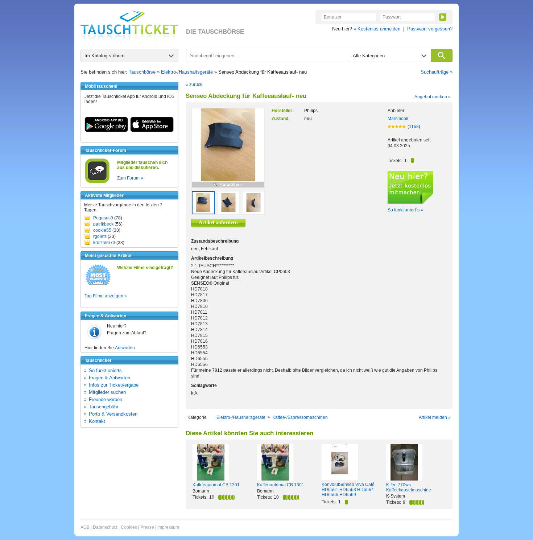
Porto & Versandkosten (113, 414)
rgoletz (100, 236)
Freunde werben (105, 399)
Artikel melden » (435, 417)
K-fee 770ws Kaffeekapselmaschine (408, 487)
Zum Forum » (130, 178)
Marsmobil (398, 118)
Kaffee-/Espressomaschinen (300, 417)
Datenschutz (105, 527)
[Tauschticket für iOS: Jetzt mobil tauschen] (152, 130)
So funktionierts (105, 370)
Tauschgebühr (103, 406)
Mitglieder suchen (107, 392)
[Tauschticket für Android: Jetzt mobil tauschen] (106, 130)
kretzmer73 (104, 242)
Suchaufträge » (437, 72)
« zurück (194, 84)
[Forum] (97, 182)
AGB (85, 527)
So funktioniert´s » (405, 210)
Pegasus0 (103, 217)
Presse (147, 527)
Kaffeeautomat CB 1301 (216, 484)
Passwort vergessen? (430, 29)
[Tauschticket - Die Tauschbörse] (129, 26)
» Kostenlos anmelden (377, 29)
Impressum (168, 527)
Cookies (129, 527)
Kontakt (97, 421)
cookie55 (102, 230)
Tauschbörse (142, 72)
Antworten (125, 347)
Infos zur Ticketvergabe (114, 385)
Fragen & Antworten (109, 377)
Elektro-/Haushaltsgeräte (187, 72)
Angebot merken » (432, 96)
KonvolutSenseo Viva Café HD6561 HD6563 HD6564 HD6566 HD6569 (348, 489)
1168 (414, 126)
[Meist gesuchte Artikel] (98, 284)
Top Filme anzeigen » (105, 295)
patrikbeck (103, 224)
